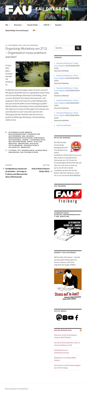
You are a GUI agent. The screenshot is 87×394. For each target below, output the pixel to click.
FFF (19, 150)
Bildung (30, 136)
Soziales (34, 143)
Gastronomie (15, 140)
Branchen (17, 25)
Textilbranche (16, 145)
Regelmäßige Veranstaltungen (17, 30)
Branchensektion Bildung (21, 138)
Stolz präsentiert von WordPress (16, 389)
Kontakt (58, 25)
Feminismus (39, 138)
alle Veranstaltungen (63, 125)
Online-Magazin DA (63, 330)
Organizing (23, 143)
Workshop (26, 147)
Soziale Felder (32, 25)
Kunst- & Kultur (34, 141)
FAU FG (46, 25)
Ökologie (13, 143)
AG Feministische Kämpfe (20, 132)
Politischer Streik (29, 152)
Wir (6, 25)
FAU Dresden (52, 8)
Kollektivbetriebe (17, 141)
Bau (24, 136)
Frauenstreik (28, 150)
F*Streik (13, 150)
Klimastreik (41, 150)
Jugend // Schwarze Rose (33, 140)
